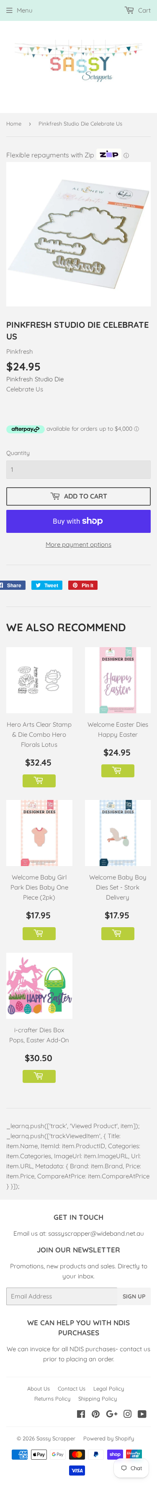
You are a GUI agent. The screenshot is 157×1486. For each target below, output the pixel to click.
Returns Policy (52, 1398)
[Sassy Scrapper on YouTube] (142, 1415)
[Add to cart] (39, 781)
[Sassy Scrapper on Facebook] (81, 1415)
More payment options (78, 544)
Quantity (18, 453)
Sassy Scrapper (55, 1438)
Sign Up (134, 1296)
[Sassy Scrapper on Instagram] (128, 1415)
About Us (38, 1388)
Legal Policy (108, 1388)
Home (13, 123)
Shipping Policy (97, 1398)
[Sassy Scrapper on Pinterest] (95, 1415)
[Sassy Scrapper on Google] (112, 1415)
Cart (143, 10)
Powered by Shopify (108, 1438)
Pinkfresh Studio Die (35, 379)
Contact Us (71, 1388)
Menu (25, 10)
